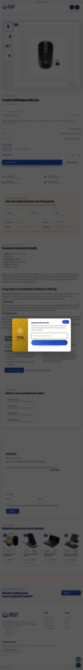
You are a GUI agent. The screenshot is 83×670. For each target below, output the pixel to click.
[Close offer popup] (65, 322)
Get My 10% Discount (49, 343)
